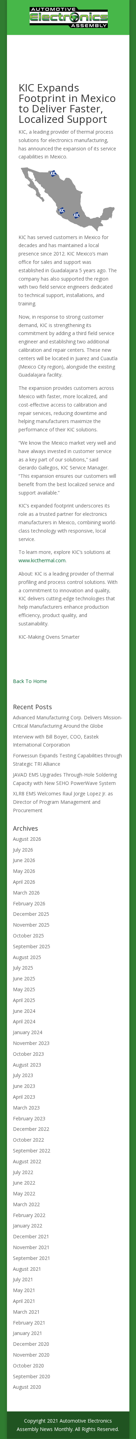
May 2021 (24, 1290)
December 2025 (31, 914)
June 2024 (24, 1011)
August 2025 (27, 957)
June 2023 (24, 1086)
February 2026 (29, 903)
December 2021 (31, 1236)
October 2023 (28, 1054)
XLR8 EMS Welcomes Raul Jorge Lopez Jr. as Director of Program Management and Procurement (63, 802)
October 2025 (28, 935)
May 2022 (24, 1193)
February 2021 (29, 1322)
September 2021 (31, 1258)
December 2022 (31, 1129)
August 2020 (27, 1387)
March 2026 (26, 892)
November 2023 (31, 1043)
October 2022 (28, 1139)
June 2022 (24, 1182)
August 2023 (27, 1064)
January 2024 (27, 1032)
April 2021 (24, 1301)
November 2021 (31, 1247)
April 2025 (24, 1000)
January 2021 (27, 1333)
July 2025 (23, 967)
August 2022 (27, 1161)
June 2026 (24, 860)
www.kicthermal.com (42, 560)
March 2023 (26, 1107)
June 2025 (24, 978)
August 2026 (27, 839)
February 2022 (29, 1215)
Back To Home (30, 681)
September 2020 (31, 1376)
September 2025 (31, 946)
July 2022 (23, 1172)
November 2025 (31, 924)
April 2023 (24, 1096)
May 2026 (24, 871)
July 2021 (23, 1279)
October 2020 (28, 1365)
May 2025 (24, 989)
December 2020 (31, 1344)
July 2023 (23, 1075)
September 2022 (31, 1150)
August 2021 (27, 1269)
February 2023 (29, 1118)
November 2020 (31, 1354)
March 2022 (26, 1204)
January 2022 (27, 1225)
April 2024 (24, 1021)
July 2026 (23, 849)
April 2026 (24, 881)
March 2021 (26, 1311)
